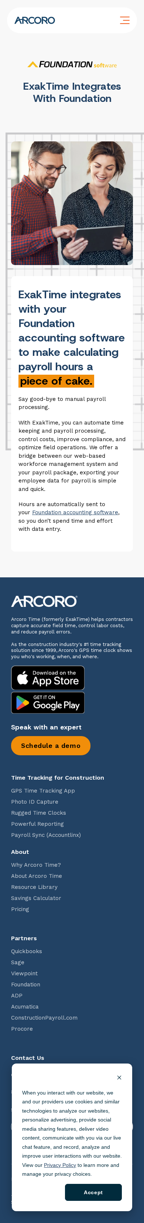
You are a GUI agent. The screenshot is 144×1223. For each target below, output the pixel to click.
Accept (93, 1192)
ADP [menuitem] (17, 996)
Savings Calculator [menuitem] (36, 898)
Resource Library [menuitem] (34, 887)
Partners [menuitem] (24, 938)
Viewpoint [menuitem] (24, 973)
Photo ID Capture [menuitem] (34, 802)
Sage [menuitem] (17, 962)
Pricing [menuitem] (20, 909)
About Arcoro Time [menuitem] (36, 876)
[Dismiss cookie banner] (119, 1078)
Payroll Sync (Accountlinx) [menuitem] (46, 835)
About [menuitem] (20, 852)
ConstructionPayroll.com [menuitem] (44, 1018)
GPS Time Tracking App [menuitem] (43, 791)
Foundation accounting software (75, 512)
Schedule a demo (50, 745)
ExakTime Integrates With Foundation (72, 92)
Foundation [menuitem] (25, 984)
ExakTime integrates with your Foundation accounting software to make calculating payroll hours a (71, 337)
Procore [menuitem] (22, 1029)
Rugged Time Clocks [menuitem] (38, 813)
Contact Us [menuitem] (27, 1058)
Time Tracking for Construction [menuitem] (57, 778)
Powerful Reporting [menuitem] (37, 824)
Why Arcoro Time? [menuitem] (36, 865)
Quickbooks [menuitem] (26, 951)
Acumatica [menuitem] (25, 1007)
